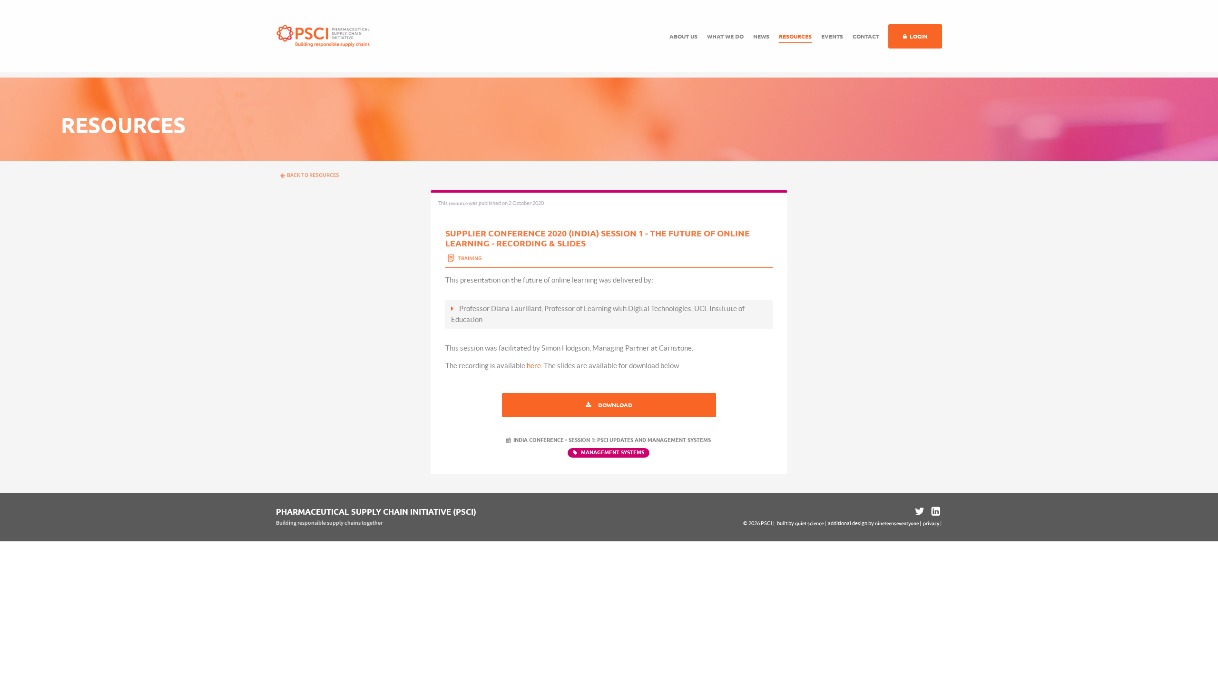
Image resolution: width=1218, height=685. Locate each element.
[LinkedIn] (935, 512)
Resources (795, 36)
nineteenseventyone (897, 523)
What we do (725, 36)
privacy (931, 523)
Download (615, 405)
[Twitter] (920, 512)
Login (918, 36)
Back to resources (313, 175)
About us (683, 36)
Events (832, 36)
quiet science (809, 523)
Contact (866, 36)
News (761, 36)
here (534, 366)
